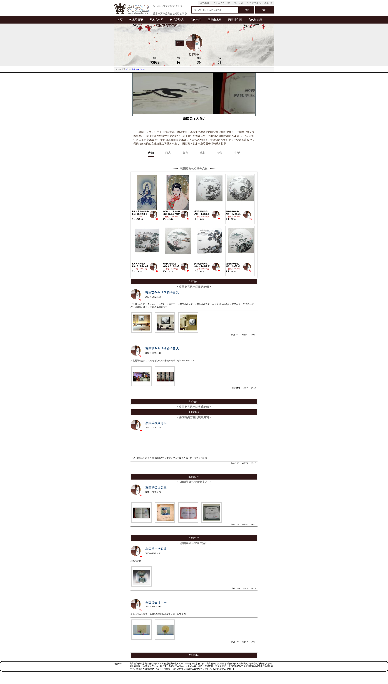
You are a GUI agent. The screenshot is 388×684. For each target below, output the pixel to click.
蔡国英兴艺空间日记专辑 (194, 286)
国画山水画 (214, 19)
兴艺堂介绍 (255, 19)
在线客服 (205, 3)
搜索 (247, 10)
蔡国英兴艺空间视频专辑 (194, 417)
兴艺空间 (195, 19)
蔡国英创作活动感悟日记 (162, 292)
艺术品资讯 (177, 19)
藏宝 (185, 153)
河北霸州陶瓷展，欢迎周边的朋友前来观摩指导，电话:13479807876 (162, 360)
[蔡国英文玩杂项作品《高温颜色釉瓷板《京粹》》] (177, 192)
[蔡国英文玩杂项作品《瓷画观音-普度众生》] (146, 192)
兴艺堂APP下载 (221, 3)
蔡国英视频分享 (156, 423)
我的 (264, 10)
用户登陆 (238, 3)
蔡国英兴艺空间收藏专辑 (194, 406)
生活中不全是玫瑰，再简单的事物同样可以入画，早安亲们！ (159, 614)
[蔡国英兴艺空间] (153, 215)
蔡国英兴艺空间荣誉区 (194, 481)
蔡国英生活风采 (156, 549)
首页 (120, 19)
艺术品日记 (136, 19)
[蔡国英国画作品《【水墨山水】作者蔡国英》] (208, 192)
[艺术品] (131, 8)
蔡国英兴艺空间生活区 (194, 543)
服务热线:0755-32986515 (260, 3)
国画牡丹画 (235, 19)
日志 (168, 153)
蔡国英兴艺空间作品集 (194, 168)
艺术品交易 (156, 19)
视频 (203, 153)
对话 (179, 43)
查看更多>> (194, 281)
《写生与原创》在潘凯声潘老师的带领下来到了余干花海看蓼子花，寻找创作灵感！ (170, 458)
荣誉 (220, 153)
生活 (237, 153)
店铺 (151, 153)
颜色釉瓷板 (135, 561)
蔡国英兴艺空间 (138, 69)
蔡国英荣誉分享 (156, 487)
